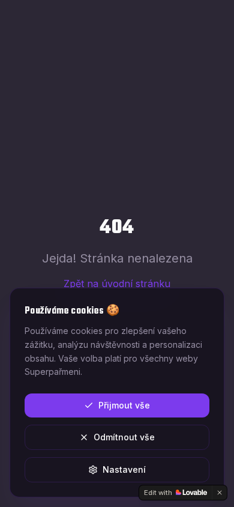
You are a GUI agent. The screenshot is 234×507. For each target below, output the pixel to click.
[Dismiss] (219, 492)
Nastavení (124, 469)
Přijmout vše (124, 405)
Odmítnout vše (124, 437)
